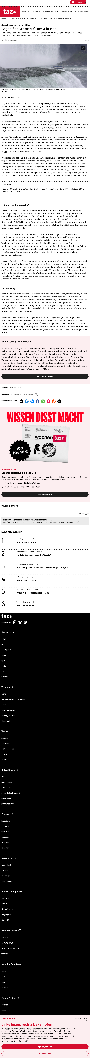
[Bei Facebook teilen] (37, 401)
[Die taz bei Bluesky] (20, 623)
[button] (87, 2)
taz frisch (4, 870)
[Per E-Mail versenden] (21, 401)
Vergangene (6, 915)
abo (2, 777)
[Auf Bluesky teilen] (32, 401)
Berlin (3, 666)
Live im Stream (7, 909)
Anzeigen (4, 988)
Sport (3, 661)
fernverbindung (7, 826)
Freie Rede (5, 843)
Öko (2, 644)
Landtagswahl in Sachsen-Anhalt (13, 699)
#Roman (13, 387)
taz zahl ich (5, 788)
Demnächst (5, 898)
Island (3, 694)
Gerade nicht (78, 1019)
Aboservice (5, 1010)
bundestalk (5, 821)
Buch (19, 18)
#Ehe (19, 387)
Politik (3, 639)
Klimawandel (6, 721)
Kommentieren (16, 394)
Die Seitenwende (7, 749)
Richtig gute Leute (8, 716)
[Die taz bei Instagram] (25, 623)
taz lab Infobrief (7, 881)
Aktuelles (4, 738)
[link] (24, 12)
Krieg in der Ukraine (8, 710)
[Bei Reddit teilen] (54, 401)
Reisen (4, 971)
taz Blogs (4, 938)
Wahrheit (4, 677)
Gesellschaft (6, 650)
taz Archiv (5, 954)
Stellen (4, 754)
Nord (3, 671)
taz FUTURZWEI (7, 943)
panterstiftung (6, 798)
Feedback (5, 1005)
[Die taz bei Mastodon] (15, 623)
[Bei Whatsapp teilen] (43, 401)
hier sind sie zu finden (74, 522)
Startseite (4, 18)
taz (6, 616)
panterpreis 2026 (7, 804)
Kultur (13, 18)
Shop (3, 982)
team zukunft (6, 865)
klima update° (6, 832)
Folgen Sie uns (6, 622)
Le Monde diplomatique (10, 949)
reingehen (5, 848)
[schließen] (86, 1018)
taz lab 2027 (6, 920)
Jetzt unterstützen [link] (45, 376)
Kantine (4, 977)
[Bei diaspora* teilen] (48, 401)
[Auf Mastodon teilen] (27, 401)
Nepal (3, 705)
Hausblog (5, 743)
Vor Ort (4, 904)
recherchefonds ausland (10, 793)
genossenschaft (7, 782)
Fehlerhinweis (28, 394)
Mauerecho (5, 837)
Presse (4, 760)
